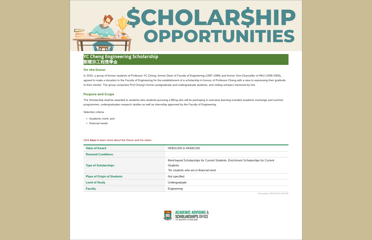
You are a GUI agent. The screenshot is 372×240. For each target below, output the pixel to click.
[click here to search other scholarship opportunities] (186, 50)
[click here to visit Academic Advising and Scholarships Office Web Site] (186, 220)
